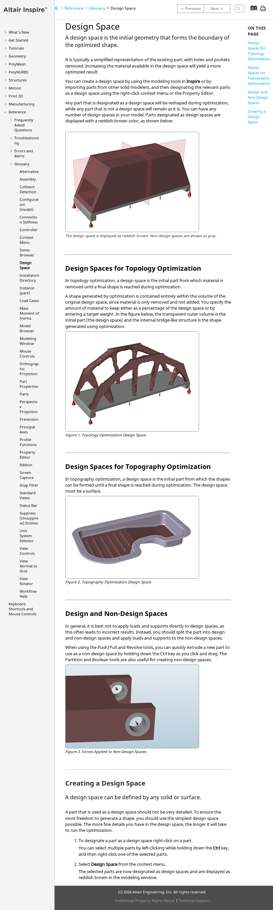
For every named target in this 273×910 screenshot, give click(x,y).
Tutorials (16, 48)
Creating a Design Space (257, 116)
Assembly (28, 179)
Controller (29, 229)
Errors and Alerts (23, 153)
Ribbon (26, 464)
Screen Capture (27, 475)
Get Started (18, 40)
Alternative (29, 171)
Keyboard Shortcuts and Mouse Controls (22, 608)
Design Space (26, 265)
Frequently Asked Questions (23, 124)
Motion (15, 87)
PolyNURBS (18, 72)
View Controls (27, 551)
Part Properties (29, 384)
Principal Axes (27, 429)
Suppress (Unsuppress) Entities (29, 518)
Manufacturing (22, 103)
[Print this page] (263, 11)
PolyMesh (17, 64)
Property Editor (27, 455)
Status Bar (28, 505)
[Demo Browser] (190, 8)
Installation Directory (29, 278)
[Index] (251, 13)
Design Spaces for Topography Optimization (259, 75)
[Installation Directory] (219, 8)
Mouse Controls (27, 354)
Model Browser (27, 328)
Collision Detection (28, 189)
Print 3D (16, 95)
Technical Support (194, 900)
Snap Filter (29, 485)
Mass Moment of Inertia (29, 313)
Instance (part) (27, 290)
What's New (19, 32)
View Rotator (26, 581)
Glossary (21, 163)
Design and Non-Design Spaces (258, 97)
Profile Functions (28, 442)
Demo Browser (27, 252)
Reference (17, 111)
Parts (24, 393)
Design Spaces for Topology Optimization (259, 50)
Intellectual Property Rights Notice (145, 900)
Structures (18, 79)
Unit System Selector (27, 535)
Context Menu (26, 240)
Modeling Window (28, 341)
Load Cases (29, 300)
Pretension (29, 419)
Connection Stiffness (29, 220)
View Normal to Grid (28, 565)
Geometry (17, 56)
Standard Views (28, 495)
